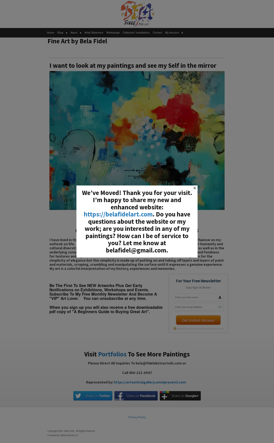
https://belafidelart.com (118, 214)
